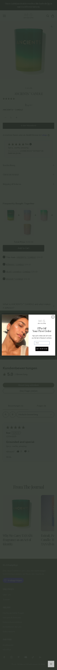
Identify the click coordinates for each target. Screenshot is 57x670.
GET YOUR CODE (41, 349)
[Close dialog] (53, 316)
